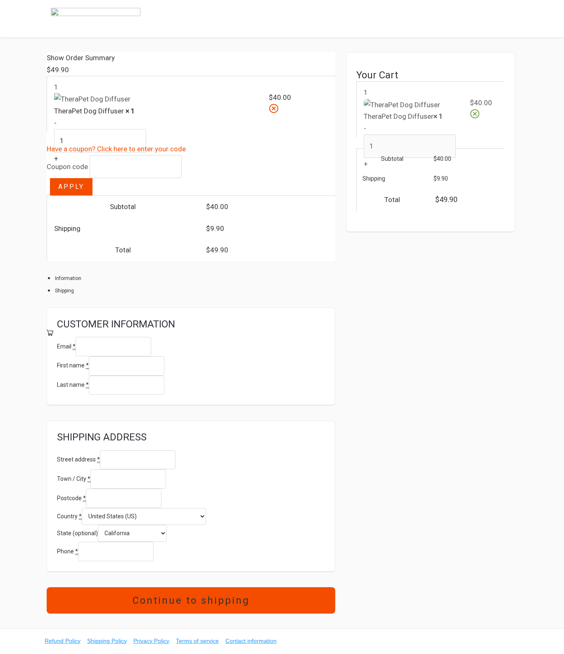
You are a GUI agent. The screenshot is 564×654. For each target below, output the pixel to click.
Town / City (73, 478)
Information (68, 278)
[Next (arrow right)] (320, 332)
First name (73, 365)
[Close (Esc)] (326, 61)
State (77, 533)
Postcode (71, 498)
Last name (73, 384)
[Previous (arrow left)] (61, 332)
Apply (71, 187)
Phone (67, 551)
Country (69, 516)
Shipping (64, 291)
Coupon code (67, 166)
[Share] (308, 61)
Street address (78, 459)
